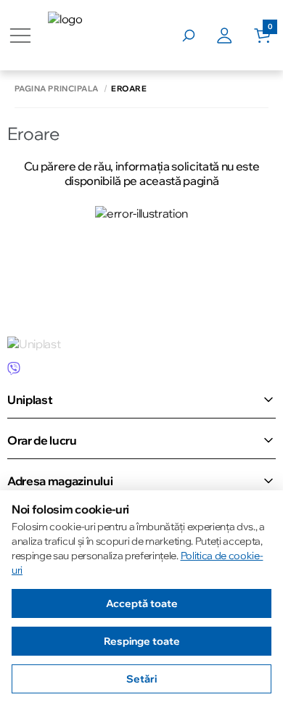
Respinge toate (142, 641)
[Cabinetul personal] (235, 35)
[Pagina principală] (102, 35)
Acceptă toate (142, 603)
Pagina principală (56, 89)
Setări (141, 678)
